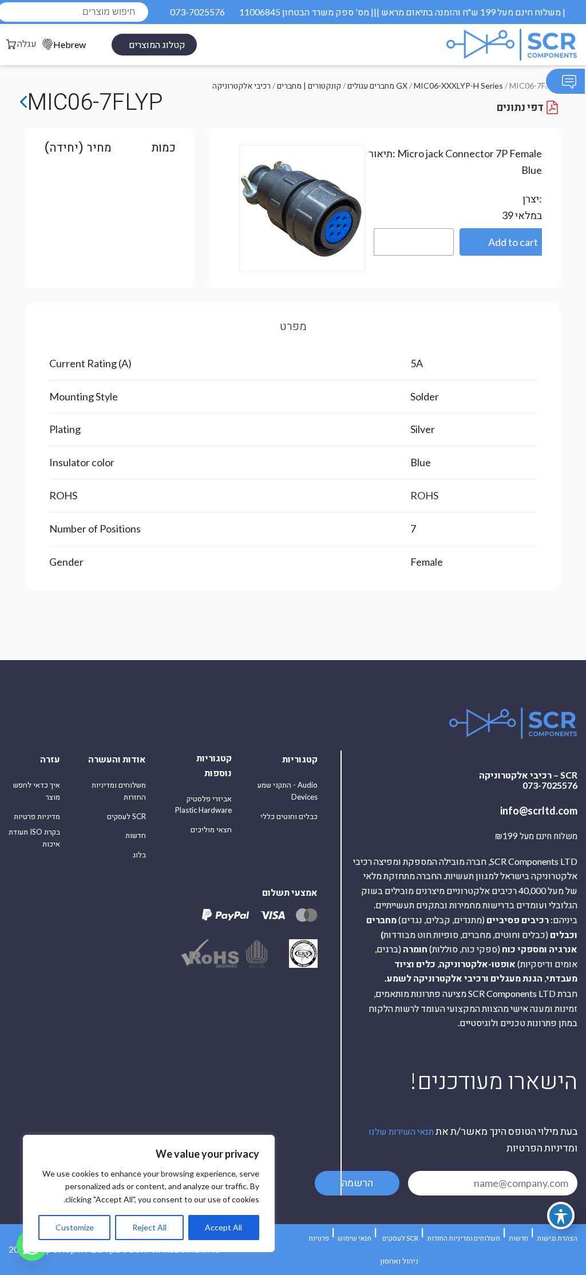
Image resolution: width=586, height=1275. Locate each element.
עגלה (27, 43)
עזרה (50, 758)
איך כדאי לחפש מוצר (36, 790)
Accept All (223, 1227)
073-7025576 (197, 11)
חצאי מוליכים (211, 829)
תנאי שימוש (354, 1238)
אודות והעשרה (117, 758)
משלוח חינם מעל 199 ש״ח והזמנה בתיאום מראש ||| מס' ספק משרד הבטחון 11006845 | (402, 11)
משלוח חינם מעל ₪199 (536, 836)
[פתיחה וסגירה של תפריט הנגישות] (561, 1215)
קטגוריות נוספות (214, 765)
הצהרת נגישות (557, 1238)
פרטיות (318, 1238)
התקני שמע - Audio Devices (288, 790)
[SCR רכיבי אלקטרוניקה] (484, 45)
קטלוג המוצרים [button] (157, 44)
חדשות (135, 835)
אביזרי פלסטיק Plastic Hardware (203, 804)
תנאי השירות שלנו (401, 1131)
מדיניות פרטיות (37, 816)
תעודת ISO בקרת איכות (34, 837)
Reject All (149, 1227)
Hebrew (69, 44)
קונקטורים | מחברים (309, 85)
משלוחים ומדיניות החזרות (119, 790)
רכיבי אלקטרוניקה (241, 85)
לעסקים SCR (126, 816)
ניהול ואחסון (399, 1260)
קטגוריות (300, 758)
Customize (75, 1227)
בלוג (139, 854)
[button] (501, 242)
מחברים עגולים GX (377, 85)
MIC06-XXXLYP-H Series (458, 85)
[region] (149, 1193)
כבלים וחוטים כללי (289, 816)
